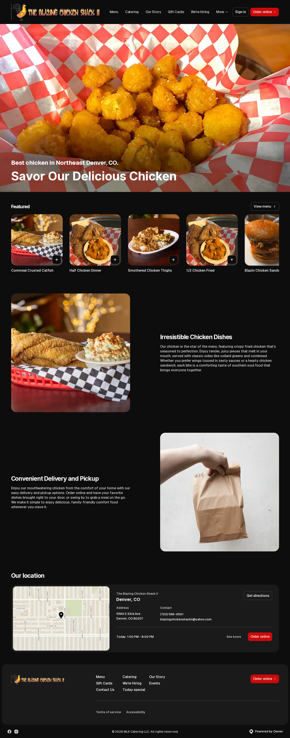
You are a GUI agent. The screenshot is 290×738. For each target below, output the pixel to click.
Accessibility (135, 712)
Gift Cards (176, 12)
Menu (114, 12)
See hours (233, 637)
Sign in (240, 12)
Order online (260, 636)
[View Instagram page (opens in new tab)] (16, 731)
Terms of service (108, 712)
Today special (134, 689)
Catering (132, 12)
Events (154, 683)
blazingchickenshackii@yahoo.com (186, 619)
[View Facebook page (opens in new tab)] (9, 731)
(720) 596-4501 (171, 614)
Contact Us (105, 689)
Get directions (258, 595)
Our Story (153, 12)
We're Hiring (200, 12)
